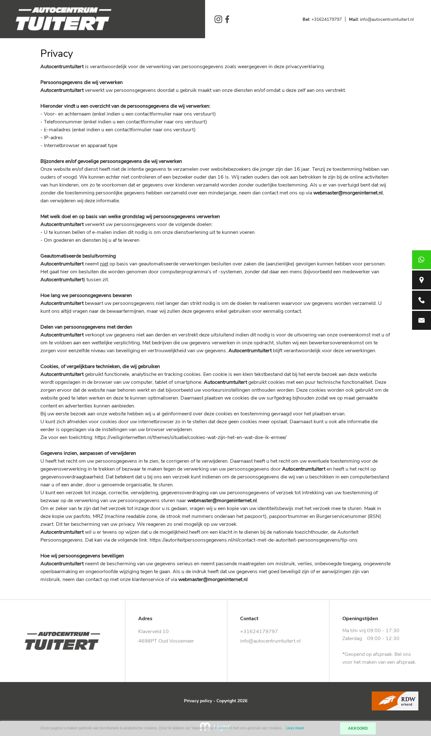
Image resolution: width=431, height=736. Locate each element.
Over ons (24, 109)
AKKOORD (358, 728)
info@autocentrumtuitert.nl (381, 19)
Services (24, 91)
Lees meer (295, 728)
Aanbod (23, 73)
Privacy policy (198, 701)
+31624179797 (322, 19)
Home (20, 55)
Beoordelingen (32, 127)
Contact (23, 145)
